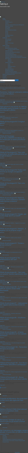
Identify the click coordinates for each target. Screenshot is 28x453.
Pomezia (9, 67)
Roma (9, 70)
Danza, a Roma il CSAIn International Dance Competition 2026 (13, 410)
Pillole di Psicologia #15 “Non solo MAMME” (9, 179)
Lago (15, 57)
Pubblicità (5, 78)
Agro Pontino (8, 58)
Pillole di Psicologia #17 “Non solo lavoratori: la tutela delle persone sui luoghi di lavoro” (13, 154)
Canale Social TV (8, 22)
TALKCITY (2, 125)
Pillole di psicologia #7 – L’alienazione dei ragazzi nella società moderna (13, 304)
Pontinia (9, 61)
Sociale (6, 34)
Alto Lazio (7, 47)
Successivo (4, 387)
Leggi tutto (2, 99)
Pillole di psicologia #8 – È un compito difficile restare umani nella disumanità (14, 288)
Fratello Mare (8, 40)
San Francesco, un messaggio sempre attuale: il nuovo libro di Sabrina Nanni (14, 431)
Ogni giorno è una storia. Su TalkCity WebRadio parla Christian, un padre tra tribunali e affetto (13, 108)
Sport (9, 35)
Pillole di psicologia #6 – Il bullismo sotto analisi (10, 313)
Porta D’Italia (10, 30)
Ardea (9, 65)
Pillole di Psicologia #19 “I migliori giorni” (9, 117)
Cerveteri (13, 49)
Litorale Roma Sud (9, 62)
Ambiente (7, 21)
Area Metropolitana (9, 69)
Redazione (2, 96)
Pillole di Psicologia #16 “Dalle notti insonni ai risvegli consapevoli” (13, 171)
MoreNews (17, 452)
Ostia (11, 66)
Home (4, 18)
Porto (7, 28)
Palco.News (7, 27)
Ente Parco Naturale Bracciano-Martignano (14, 24)
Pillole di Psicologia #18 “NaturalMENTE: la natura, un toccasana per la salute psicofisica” (11, 131)
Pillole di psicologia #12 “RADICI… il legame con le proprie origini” (13, 229)
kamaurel (2, 158)
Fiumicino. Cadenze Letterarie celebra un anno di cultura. (12, 88)
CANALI (4, 19)
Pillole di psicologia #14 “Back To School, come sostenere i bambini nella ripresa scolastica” (12, 193)
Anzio (9, 63)
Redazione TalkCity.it (4, 413)
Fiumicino (9, 53)
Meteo (6, 41)
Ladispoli (10, 54)
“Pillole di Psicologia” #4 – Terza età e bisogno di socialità (12, 342)
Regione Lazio (9, 74)
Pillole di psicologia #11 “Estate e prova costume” (10, 237)
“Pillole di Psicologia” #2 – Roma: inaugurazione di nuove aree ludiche (13, 378)
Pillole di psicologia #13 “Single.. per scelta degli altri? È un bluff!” (13, 215)
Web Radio (7, 36)
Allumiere (11, 48)
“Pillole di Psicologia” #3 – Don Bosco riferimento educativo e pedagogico (13, 364)
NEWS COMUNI (6, 45)
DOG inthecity (8, 39)
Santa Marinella (13, 56)
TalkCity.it (4, 4)
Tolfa (9, 50)
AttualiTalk (5, 103)
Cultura (6, 23)
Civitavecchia (12, 52)
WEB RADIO (2, 82)
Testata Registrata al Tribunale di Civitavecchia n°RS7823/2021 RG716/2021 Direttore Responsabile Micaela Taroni (14, 441)
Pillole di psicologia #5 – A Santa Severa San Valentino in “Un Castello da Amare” (13, 334)
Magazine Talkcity (9, 26)
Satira (6, 44)
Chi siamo (5, 75)
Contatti (4, 76)
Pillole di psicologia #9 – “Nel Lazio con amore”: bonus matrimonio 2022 (13, 273)
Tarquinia (11, 71)
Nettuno (9, 60)
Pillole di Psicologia (9, 43)
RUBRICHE (5, 37)
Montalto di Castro (13, 73)
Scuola (6, 32)
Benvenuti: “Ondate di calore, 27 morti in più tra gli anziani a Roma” (12, 420)
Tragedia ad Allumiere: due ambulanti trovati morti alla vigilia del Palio (13, 399)
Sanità (6, 31)
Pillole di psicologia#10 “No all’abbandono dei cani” (11, 252)
